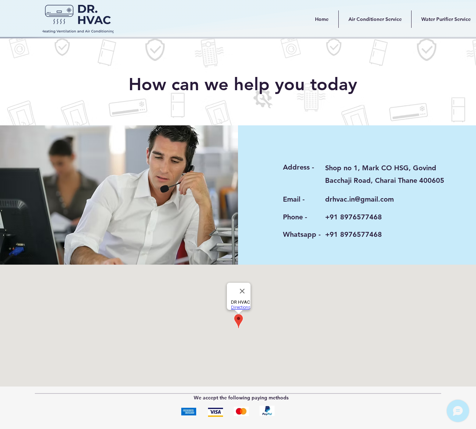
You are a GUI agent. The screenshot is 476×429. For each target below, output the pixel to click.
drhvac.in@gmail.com (359, 199)
